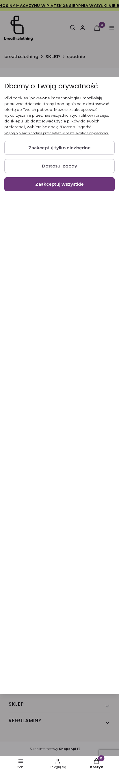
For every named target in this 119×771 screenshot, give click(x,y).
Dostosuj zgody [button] (59, 166)
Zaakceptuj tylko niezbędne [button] (59, 147)
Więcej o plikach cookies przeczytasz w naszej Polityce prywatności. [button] (56, 133)
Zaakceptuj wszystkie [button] (59, 184)
